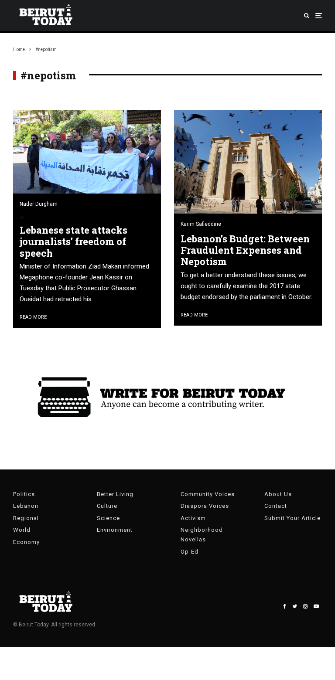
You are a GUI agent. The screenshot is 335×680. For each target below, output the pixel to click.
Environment (115, 530)
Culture (107, 506)
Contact (275, 506)
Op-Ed (189, 551)
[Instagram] (305, 606)
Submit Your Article (292, 518)
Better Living (115, 494)
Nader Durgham (39, 204)
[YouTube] (316, 606)
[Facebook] (284, 606)
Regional (26, 518)
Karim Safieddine (201, 224)
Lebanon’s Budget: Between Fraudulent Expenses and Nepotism (245, 250)
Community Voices (208, 494)
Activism (193, 518)
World (22, 530)
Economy (26, 542)
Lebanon (25, 506)
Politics (24, 494)
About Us (278, 494)
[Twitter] (294, 606)
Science (108, 518)
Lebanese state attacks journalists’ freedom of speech (73, 241)
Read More (33, 317)
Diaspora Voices (205, 506)
